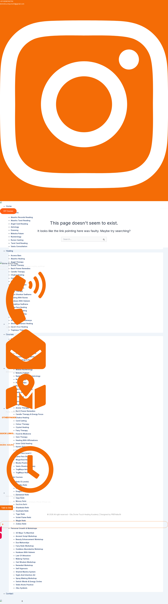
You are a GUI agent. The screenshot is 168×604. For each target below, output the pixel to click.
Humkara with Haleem (25, 552)
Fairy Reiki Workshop (25, 546)
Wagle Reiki (21, 521)
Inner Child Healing (24, 443)
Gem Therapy (21, 437)
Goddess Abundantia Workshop (29, 549)
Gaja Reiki (20, 498)
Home (9, 206)
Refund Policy (5, 440)
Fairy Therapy (22, 430)
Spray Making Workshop (26, 578)
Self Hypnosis (22, 568)
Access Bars (16, 255)
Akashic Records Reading (22, 217)
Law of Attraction (23, 556)
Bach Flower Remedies (20, 268)
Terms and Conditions (9, 438)
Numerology (16, 237)
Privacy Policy (5, 436)
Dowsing (14, 230)
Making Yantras (22, 559)
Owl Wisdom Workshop (26, 562)
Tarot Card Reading (19, 243)
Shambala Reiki (22, 508)
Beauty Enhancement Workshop (29, 539)
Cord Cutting (21, 421)
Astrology (15, 227)
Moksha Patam (17, 233)
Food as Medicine (23, 434)
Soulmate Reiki (22, 511)
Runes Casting (17, 240)
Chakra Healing (22, 418)
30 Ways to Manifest (25, 533)
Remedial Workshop (24, 565)
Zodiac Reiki (21, 524)
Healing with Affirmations (27, 440)
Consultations (7, 424)
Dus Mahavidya (22, 543)
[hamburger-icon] (164, 206)
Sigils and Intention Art (25, 575)
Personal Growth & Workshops (24, 528)
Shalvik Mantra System (25, 572)
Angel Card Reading (19, 224)
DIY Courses (8, 211)
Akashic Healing (18, 259)
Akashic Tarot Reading (20, 220)
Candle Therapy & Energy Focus (29, 414)
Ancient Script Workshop (26, 536)
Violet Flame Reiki (23, 517)
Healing (9, 251)
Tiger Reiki (20, 514)
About (4, 422)
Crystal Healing (22, 427)
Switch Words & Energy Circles (29, 581)
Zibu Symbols (21, 588)
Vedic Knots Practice (24, 585)
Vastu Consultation (19, 246)
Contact (9, 593)
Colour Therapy (22, 424)
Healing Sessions (9, 426)
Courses (5, 429)
